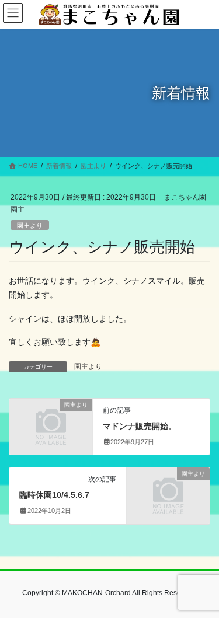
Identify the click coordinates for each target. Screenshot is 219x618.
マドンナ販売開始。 (139, 426)
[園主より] (50, 423)
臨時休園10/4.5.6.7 (54, 495)
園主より (30, 225)
